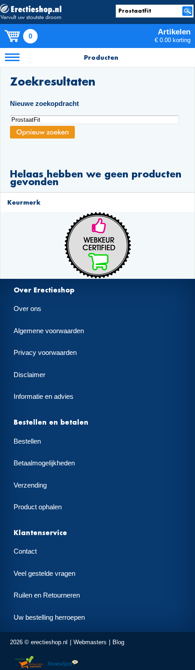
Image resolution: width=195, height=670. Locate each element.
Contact (25, 551)
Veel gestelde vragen (44, 573)
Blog (118, 642)
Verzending (30, 485)
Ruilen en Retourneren (47, 595)
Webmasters (90, 642)
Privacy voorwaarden (45, 352)
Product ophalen (38, 507)
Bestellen (27, 441)
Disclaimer (29, 374)
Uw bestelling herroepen (49, 617)
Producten (101, 57)
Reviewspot (63, 662)
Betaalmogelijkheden (44, 463)
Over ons (27, 308)
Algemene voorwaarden (49, 331)
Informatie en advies (43, 396)
